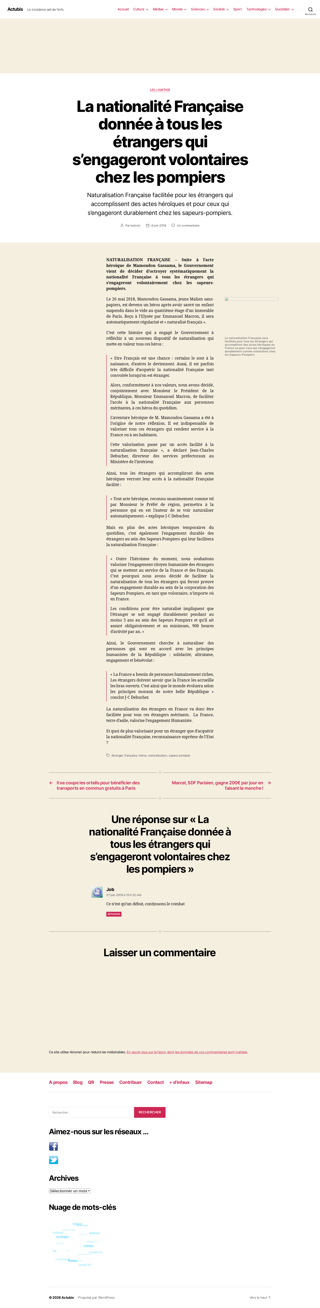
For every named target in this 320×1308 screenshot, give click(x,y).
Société (219, 9)
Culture (138, 9)
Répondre (114, 914)
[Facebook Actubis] (107, 1146)
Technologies (256, 9)
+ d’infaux (179, 1082)
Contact (155, 1082)
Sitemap (203, 1082)
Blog (77, 1082)
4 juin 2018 (158, 225)
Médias (158, 9)
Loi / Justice (160, 90)
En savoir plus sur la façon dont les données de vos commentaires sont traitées (187, 1052)
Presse (107, 1082)
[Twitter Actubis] (107, 1160)
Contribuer (130, 1082)
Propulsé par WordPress (96, 1297)
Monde (177, 9)
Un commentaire (188, 225)
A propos (58, 1082)
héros (143, 755)
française (130, 755)
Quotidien (282, 9)
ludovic (136, 225)
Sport (237, 9)
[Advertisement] (160, 46)
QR (91, 1082)
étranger (117, 755)
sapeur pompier (179, 755)
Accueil (123, 9)
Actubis (15, 9)
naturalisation (157, 755)
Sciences (198, 9)
